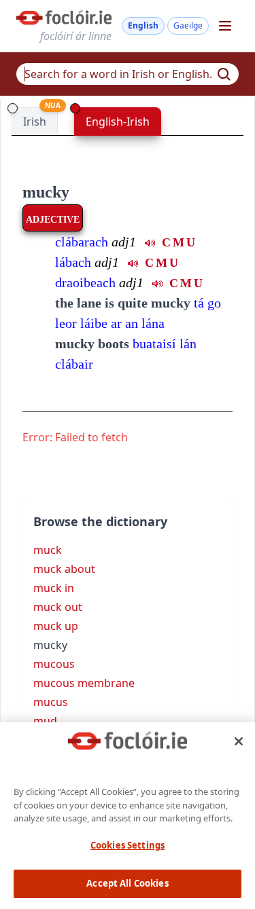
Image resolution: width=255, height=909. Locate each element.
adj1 (124, 241)
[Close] (239, 741)
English (143, 25)
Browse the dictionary (100, 521)
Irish (34, 121)
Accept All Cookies (127, 883)
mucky (45, 192)
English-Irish (118, 121)
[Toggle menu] (225, 25)
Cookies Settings (127, 845)
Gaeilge (188, 25)
